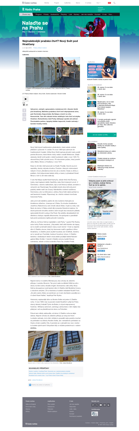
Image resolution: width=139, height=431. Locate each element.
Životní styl (26, 14)
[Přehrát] (25, 99)
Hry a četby (91, 66)
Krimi (99, 66)
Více (111, 14)
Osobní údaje (94, 422)
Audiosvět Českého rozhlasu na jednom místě (99, 79)
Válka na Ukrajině (31, 404)
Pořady (46, 14)
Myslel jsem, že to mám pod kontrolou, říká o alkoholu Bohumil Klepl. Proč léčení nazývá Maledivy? (106, 105)
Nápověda (73, 406)
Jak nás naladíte (87, 14)
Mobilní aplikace (52, 411)
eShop (28, 411)
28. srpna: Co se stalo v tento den (105, 95)
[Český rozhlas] (29, 3)
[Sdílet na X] (24, 115)
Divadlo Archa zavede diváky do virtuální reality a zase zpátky (106, 145)
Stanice (78, 3)
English (111, 422)
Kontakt (97, 14)
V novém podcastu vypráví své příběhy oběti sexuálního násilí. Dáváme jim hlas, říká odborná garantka (106, 123)
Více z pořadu (92, 141)
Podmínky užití (104, 422)
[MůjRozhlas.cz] (25, 55)
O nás (104, 14)
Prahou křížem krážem (40, 48)
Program (56, 3)
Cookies (87, 422)
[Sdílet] (26, 105)
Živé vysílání (91, 72)
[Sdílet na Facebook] (24, 110)
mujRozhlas (67, 3)
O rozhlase (88, 3)
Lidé (70, 14)
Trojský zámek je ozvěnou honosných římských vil (106, 159)
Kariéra (72, 411)
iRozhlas (46, 3)
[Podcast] (23, 105)
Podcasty (50, 409)
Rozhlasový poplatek (76, 416)
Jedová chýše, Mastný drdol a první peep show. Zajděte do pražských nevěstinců (51, 373)
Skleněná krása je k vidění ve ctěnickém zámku (106, 152)
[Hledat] (114, 3)
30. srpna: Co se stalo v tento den (105, 113)
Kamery (100, 10)
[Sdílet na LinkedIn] (24, 119)
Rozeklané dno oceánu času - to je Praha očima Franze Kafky (46, 375)
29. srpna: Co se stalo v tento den (105, 88)
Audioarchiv (101, 9)
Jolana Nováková (60, 88)
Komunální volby (31, 406)
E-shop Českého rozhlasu (97, 176)
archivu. (33, 328)
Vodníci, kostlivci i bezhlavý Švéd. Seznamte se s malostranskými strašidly (49, 371)
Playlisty (64, 14)
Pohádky (91, 69)
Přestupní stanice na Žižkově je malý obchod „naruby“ (105, 167)
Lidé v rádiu (73, 409)
